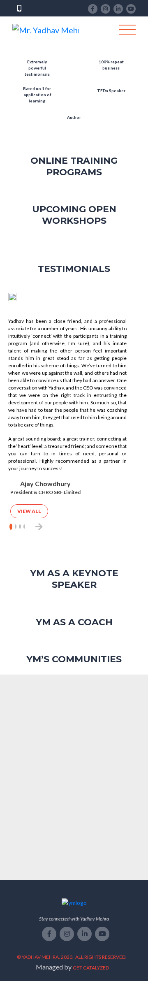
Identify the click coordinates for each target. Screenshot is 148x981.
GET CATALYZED (91, 968)
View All (29, 511)
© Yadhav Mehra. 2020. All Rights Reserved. (72, 957)
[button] (39, 526)
